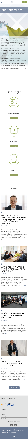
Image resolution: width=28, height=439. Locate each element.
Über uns (3, 409)
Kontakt (3, 418)
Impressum (10, 421)
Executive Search (5, 412)
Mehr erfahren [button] (12, 432)
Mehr (14, 117)
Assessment (4, 414)
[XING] (12, 425)
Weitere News (14, 387)
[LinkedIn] (16, 425)
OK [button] (14, 436)
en (25, 2)
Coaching (3, 416)
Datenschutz (17, 421)
